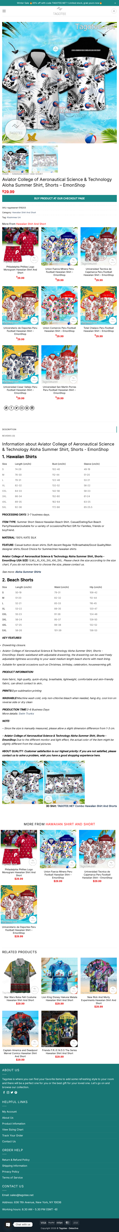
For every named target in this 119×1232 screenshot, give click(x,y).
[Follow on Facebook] (4, 1092)
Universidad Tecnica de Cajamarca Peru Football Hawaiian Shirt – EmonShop (99, 271)
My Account (9, 1111)
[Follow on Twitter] (12, 1092)
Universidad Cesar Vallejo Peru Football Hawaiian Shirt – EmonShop (20, 389)
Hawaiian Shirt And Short (27, 174)
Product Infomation (13, 1123)
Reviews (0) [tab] (8, 435)
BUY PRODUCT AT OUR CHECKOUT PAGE (59, 198)
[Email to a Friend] (21, 408)
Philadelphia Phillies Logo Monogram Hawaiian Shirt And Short (20, 269)
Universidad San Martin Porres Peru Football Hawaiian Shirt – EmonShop (59, 389)
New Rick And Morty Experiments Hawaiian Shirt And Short (98, 1000)
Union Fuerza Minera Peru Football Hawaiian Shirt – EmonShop (59, 271)
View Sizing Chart (12, 1129)
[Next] (110, 83)
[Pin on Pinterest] (27, 408)
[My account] (114, 11)
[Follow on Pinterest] (16, 1092)
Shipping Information (14, 1165)
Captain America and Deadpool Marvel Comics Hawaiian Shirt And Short (20, 1053)
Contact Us (9, 1141)
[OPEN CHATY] (8, 1224)
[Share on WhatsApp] (6, 408)
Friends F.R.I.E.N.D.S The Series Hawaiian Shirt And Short (59, 1052)
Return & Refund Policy (16, 1159)
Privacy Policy (10, 1171)
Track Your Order (12, 1135)
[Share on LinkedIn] (32, 408)
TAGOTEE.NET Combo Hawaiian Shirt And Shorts (87, 805)
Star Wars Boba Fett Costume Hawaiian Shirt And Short (20, 999)
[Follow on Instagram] (8, 1092)
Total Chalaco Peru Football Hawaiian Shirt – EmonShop (99, 329)
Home (5, 174)
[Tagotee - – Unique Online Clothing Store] (59, 11)
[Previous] (8, 83)
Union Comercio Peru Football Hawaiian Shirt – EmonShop (59, 329)
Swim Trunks (26, 713)
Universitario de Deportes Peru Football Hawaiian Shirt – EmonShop (20, 330)
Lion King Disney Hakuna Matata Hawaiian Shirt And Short (59, 999)
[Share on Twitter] (16, 408)
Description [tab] (9, 429)
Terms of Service (12, 1177)
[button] (4, 11)
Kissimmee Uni (14, 217)
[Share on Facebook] (11, 408)
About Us (7, 1117)
